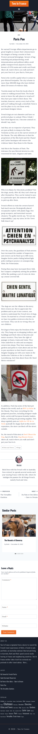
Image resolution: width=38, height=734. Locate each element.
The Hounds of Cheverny (13, 540)
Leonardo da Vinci (18, 710)
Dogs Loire (24, 707)
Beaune (14, 701)
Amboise (2, 701)
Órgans (22, 716)
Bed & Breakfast (19, 701)
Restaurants (26, 713)
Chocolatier (21, 704)
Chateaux (8, 704)
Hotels (11, 710)
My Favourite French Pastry (8, 674)
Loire (24, 710)
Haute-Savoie (2, 710)
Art (5, 701)
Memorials (2, 713)
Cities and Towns (8, 447)
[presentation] (19, 526)
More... (25, 662)
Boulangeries (28, 701)
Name (5, 607)
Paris (15, 713)
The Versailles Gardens (5, 494)
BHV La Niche (28, 408)
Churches (28, 704)
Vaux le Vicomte (3, 716)
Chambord (33, 701)
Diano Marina (15, 707)
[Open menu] (19, 9)
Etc (19, 35)
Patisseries (20, 713)
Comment (6, 580)
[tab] (15, 553)
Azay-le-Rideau (9, 701)
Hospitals (7, 710)
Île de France (16, 716)
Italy (13, 710)
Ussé (34, 713)
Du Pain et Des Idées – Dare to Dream (30, 494)
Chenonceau (15, 704)
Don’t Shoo (28, 434)
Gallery (27, 707)
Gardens (32, 707)
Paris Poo (3, 685)
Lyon (28, 710)
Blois (24, 701)
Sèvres (31, 713)
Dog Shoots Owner (25, 437)
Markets (32, 710)
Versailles (10, 716)
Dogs (18, 447)
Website (5, 626)
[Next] (32, 533)
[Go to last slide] (5, 533)
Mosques (6, 713)
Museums (11, 714)
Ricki (12, 44)
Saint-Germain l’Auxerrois (8, 678)
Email (5, 616)
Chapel (1, 704)
